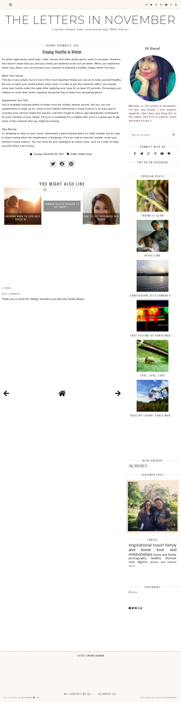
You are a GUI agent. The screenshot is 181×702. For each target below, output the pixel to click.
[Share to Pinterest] (71, 164)
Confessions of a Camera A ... (152, 295)
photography (138, 558)
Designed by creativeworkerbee (159, 697)
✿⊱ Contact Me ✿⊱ (78, 693)
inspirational (140, 545)
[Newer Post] (6, 394)
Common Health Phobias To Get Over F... (62, 205)
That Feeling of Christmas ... (152, 335)
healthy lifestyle (164, 558)
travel (158, 545)
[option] (22, 227)
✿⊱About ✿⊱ (107, 693)
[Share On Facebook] (62, 164)
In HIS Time (152, 255)
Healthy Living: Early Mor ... (153, 415)
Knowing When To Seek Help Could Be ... (22, 218)
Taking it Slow (152, 215)
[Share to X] (53, 164)
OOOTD (132, 566)
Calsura (89, 108)
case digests (138, 562)
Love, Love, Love (152, 375)
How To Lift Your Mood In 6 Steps (101, 218)
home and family (164, 554)
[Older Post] (117, 394)
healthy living (85, 154)
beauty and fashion (163, 562)
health (74, 154)
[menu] (10, 4)
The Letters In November (90, 20)
